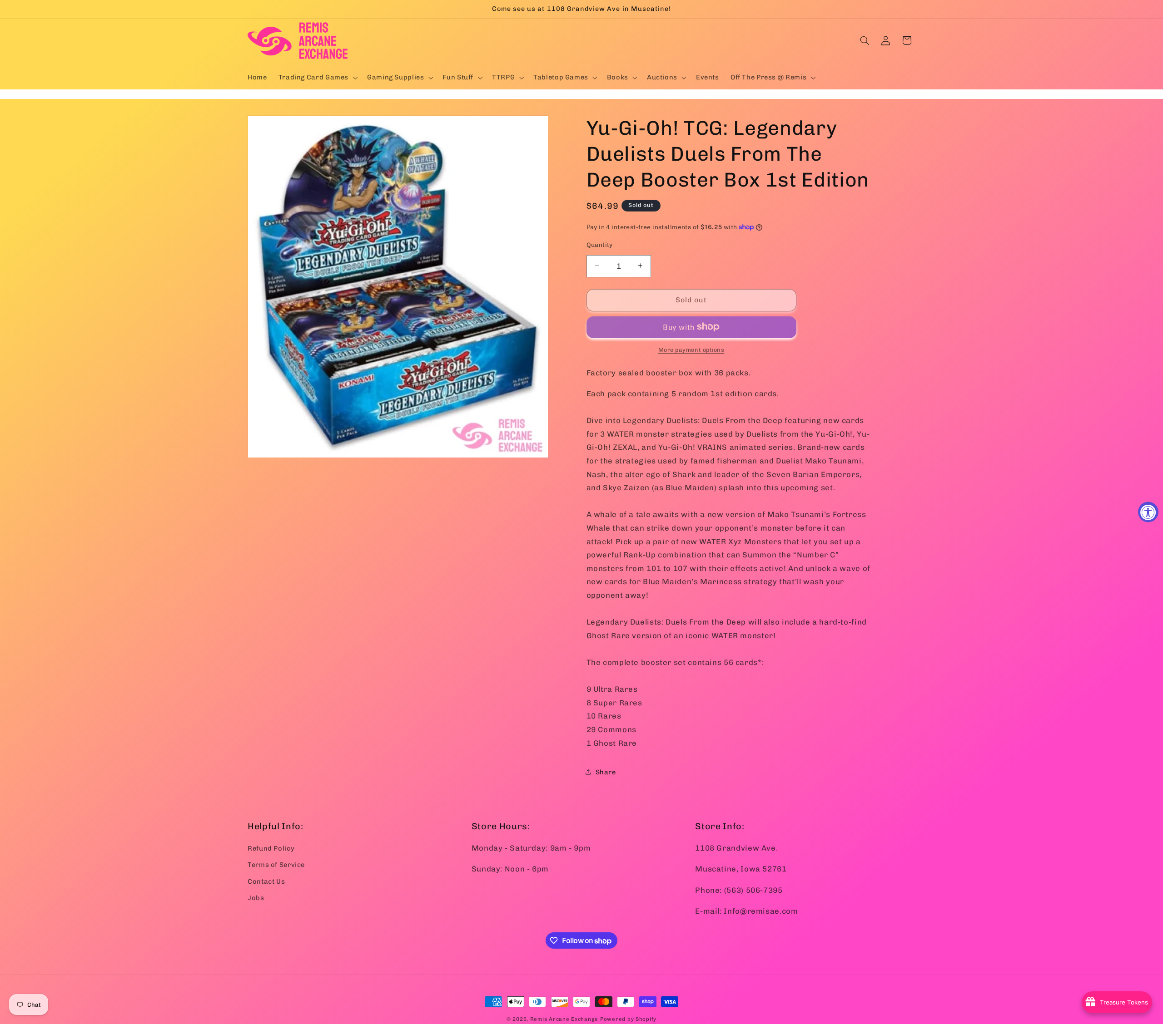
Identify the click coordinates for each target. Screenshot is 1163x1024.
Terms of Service (276, 865)
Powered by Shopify (628, 1019)
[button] (317, 78)
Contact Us (266, 881)
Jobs (256, 898)
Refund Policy (271, 848)
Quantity (599, 244)
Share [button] (606, 772)
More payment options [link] (691, 349)
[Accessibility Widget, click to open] (1148, 512)
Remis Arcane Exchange (564, 1019)
